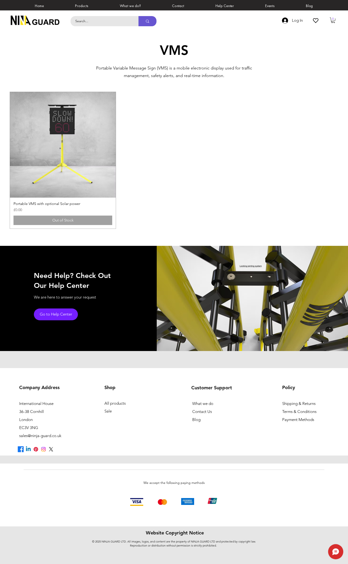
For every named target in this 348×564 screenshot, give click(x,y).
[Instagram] (43, 449)
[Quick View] (63, 145)
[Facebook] (21, 449)
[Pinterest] (36, 449)
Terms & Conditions (299, 411)
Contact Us (202, 411)
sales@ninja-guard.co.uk (40, 435)
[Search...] (147, 21)
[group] (174, 160)
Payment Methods (298, 419)
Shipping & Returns (299, 403)
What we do (202, 403)
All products (115, 403)
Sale (108, 411)
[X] (51, 449)
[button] (82, 5)
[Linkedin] (28, 449)
